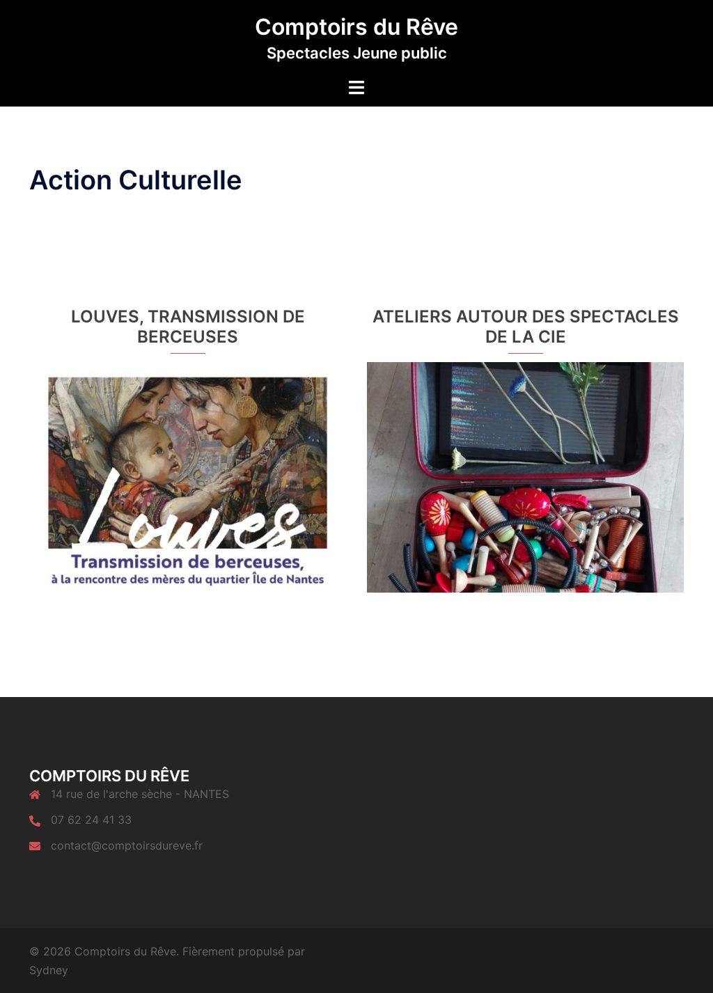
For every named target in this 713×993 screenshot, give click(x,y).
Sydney (48, 970)
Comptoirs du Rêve (356, 26)
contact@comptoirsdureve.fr (127, 845)
